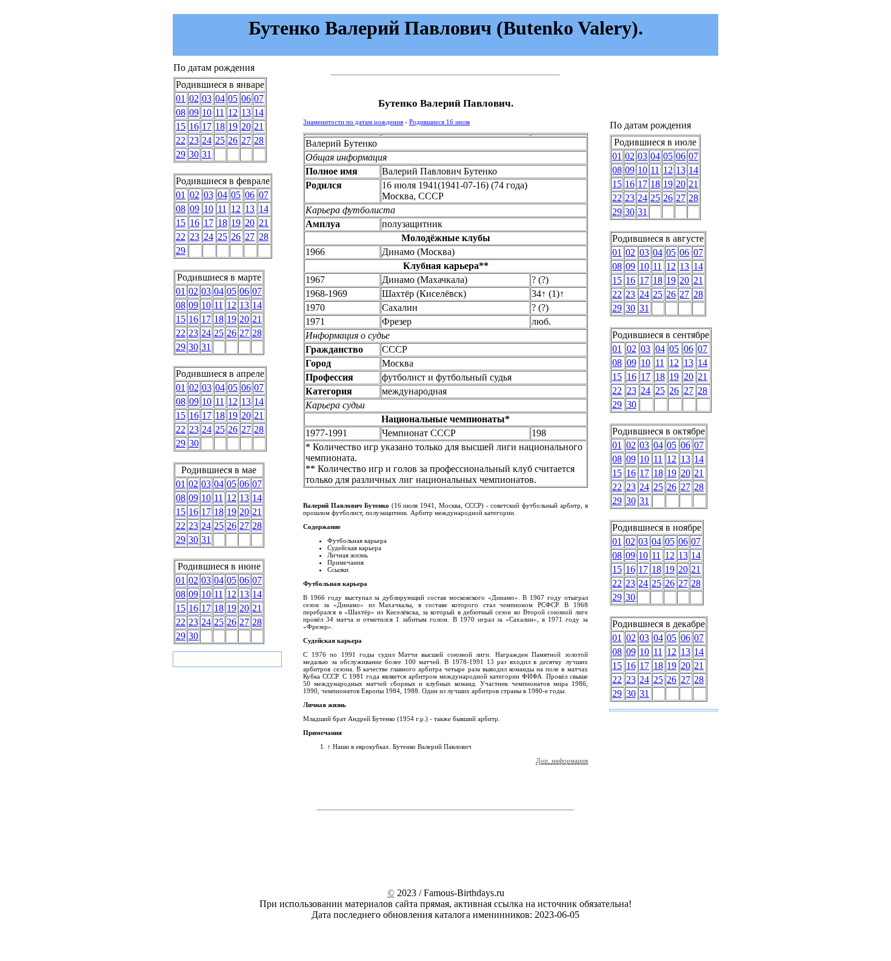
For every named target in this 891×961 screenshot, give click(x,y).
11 (219, 112)
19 (233, 126)
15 (180, 126)
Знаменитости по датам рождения (353, 121)
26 (233, 140)
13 (246, 112)
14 (259, 112)
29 (180, 154)
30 (194, 154)
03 (207, 98)
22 (180, 140)
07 (259, 98)
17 (207, 126)
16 (194, 126)
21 (259, 126)
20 (246, 126)
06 (246, 98)
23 (194, 140)
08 (180, 112)
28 (259, 140)
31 (207, 154)
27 (246, 140)
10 (207, 112)
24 (207, 140)
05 (233, 98)
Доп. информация (562, 760)
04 (220, 98)
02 (194, 98)
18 (220, 126)
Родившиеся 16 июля (439, 121)
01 (180, 98)
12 (233, 112)
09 (194, 112)
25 (220, 140)
